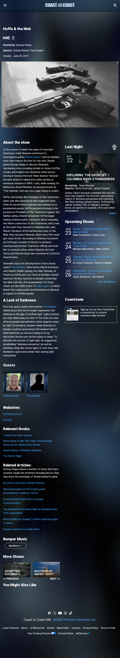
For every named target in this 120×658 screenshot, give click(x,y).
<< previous (11, 578)
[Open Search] (115, 5)
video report (43, 286)
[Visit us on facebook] (49, 613)
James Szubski (101, 188)
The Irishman (18, 267)
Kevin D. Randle (103, 262)
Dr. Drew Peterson (83, 262)
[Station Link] (60, 5)
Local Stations (11, 628)
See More (13, 546)
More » (113, 213)
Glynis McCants (81, 276)
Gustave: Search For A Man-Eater (21, 529)
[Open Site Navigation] (5, 5)
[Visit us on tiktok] (70, 613)
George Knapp (23, 45)
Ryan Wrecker (86, 185)
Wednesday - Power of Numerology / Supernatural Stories (93, 272)
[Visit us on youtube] (60, 613)
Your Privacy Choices (39, 633)
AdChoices (82, 633)
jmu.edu (7, 419)
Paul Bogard (36, 50)
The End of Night (12, 456)
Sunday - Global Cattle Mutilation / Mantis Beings (92, 231)
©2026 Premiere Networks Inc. (74, 620)
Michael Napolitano (83, 248)
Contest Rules (65, 633)
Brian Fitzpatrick (82, 235)
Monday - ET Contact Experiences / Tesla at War (92, 244)
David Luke (99, 235)
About (24, 628)
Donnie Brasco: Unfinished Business (22, 450)
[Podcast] (114, 147)
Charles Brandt (21, 50)
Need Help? (63, 628)
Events (50, 628)
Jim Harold (98, 276)
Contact (76, 628)
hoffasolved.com (12, 414)
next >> (55, 578)
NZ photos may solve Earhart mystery (24, 482)
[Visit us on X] (55, 613)
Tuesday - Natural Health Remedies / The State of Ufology (93, 258)
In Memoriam (37, 628)
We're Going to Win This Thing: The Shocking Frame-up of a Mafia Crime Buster (27, 443)
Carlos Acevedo (83, 188)
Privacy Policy (90, 628)
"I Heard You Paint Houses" (17, 435)
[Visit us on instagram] (65, 613)
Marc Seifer (102, 248)
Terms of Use (107, 628)
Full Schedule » (107, 282)
